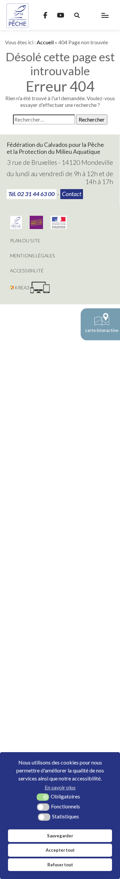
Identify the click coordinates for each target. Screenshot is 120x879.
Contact (71, 193)
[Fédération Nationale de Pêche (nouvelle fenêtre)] (16, 227)
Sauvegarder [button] (60, 835)
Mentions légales (32, 255)
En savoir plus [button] (60, 787)
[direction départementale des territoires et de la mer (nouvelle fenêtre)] (59, 227)
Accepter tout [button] (60, 850)
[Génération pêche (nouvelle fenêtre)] (36, 227)
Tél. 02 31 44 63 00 (31, 193)
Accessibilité (27, 270)
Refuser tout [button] (60, 864)
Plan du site (25, 240)
